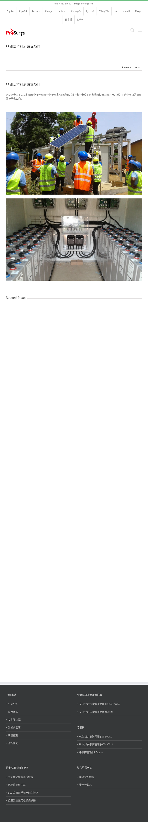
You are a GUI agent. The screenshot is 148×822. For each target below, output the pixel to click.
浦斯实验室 (14, 727)
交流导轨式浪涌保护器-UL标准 (96, 711)
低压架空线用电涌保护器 (22, 800)
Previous (126, 67)
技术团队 (13, 711)
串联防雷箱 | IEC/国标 (91, 752)
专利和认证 (14, 719)
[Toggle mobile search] (132, 30)
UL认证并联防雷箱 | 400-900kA (96, 744)
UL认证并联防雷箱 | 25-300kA (95, 736)
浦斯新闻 (13, 743)
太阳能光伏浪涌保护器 (20, 777)
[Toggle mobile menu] (140, 30)
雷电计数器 (85, 784)
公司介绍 (13, 704)
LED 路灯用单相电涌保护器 (23, 792)
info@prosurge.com (83, 3)
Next (137, 67)
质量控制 (13, 735)
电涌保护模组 (86, 777)
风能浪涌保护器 (17, 784)
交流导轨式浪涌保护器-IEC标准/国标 (99, 704)
